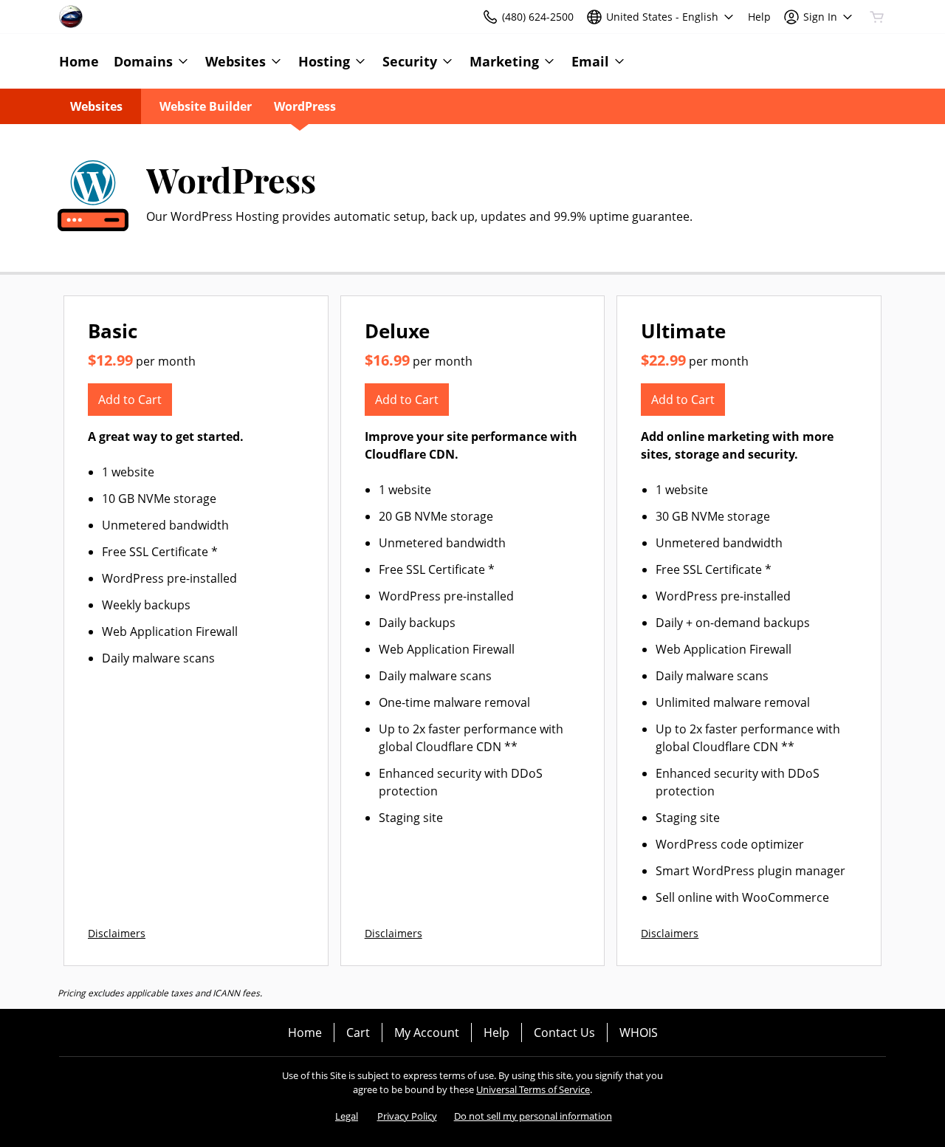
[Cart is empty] (877, 17)
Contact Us (564, 1032)
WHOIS (638, 1032)
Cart (358, 1032)
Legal (346, 1116)
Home (305, 1032)
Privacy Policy (407, 1116)
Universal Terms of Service (533, 1089)
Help (496, 1032)
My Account (426, 1032)
